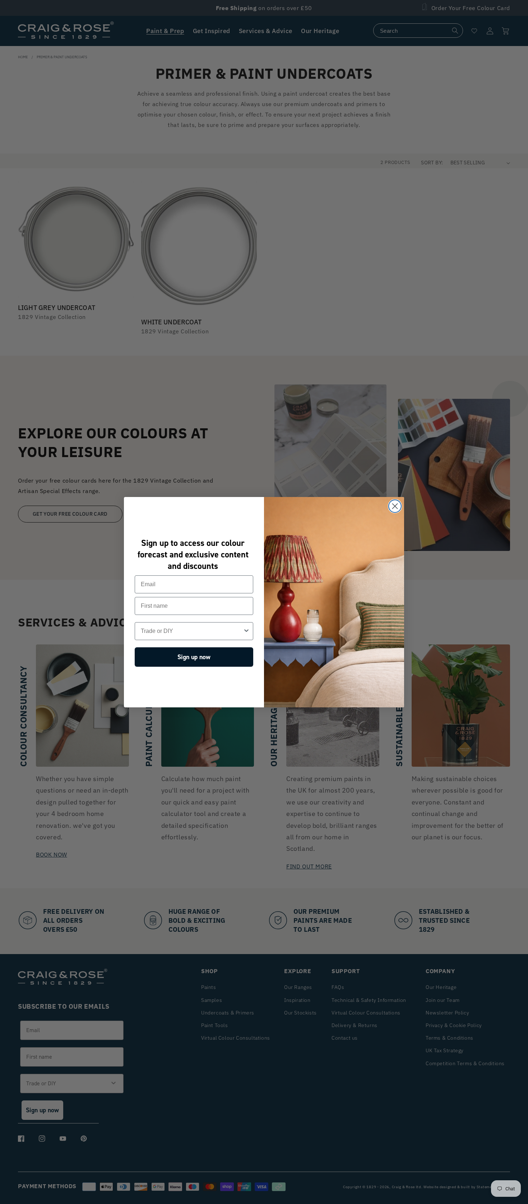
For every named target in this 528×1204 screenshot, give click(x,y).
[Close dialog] (395, 506)
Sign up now (193, 657)
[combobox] (192, 631)
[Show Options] (246, 631)
